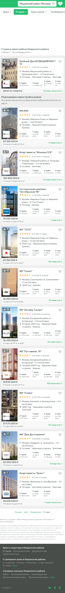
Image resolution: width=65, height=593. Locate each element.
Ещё (15, 565)
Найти (54, 4)
